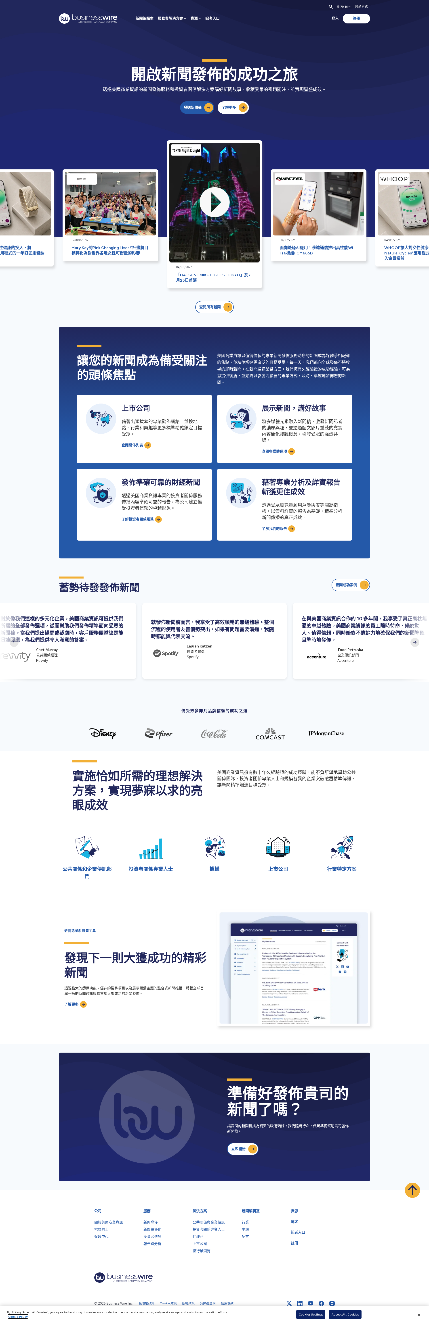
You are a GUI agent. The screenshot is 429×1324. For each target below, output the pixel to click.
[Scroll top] (412, 1190)
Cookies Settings (311, 1314)
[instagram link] (332, 1303)
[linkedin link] (300, 1303)
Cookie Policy (18, 1316)
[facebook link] (321, 1303)
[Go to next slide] (414, 642)
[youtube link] (310, 1303)
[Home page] (88, 18)
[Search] (331, 7)
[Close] (419, 1315)
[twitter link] (289, 1303)
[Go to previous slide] (14, 642)
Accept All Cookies (345, 1314)
